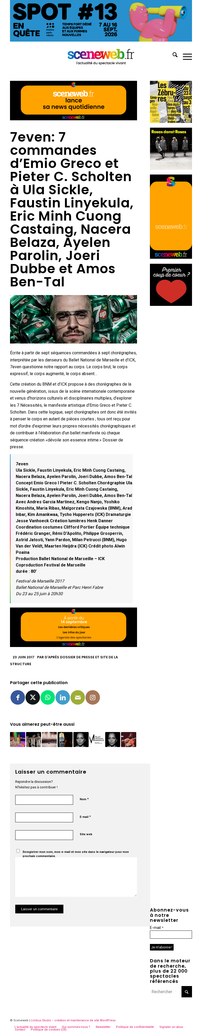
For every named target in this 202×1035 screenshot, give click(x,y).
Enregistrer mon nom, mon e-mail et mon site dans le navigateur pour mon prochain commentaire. (76, 854)
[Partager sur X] (33, 697)
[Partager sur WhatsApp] (48, 697)
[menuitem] (172, 56)
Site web (86, 834)
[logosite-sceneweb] (101, 56)
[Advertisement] (171, 390)
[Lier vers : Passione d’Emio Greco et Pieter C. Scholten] (33, 739)
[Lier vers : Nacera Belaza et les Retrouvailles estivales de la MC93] (80, 739)
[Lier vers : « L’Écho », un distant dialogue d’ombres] (49, 739)
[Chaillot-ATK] (171, 168)
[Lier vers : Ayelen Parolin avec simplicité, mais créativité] (17, 739)
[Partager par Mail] (77, 697)
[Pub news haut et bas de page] (73, 118)
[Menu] (185, 56)
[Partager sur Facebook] (18, 697)
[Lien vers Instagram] (92, 697)
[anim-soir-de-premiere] (171, 304)
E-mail (85, 817)
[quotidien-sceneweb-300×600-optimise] (171, 257)
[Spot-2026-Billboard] (101, 40)
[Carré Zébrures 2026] (171, 121)
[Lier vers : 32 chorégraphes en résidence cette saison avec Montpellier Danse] (128, 739)
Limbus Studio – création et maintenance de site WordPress (73, 1020)
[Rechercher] (172, 56)
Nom (84, 799)
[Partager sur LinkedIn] (62, 697)
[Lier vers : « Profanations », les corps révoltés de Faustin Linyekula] (65, 739)
